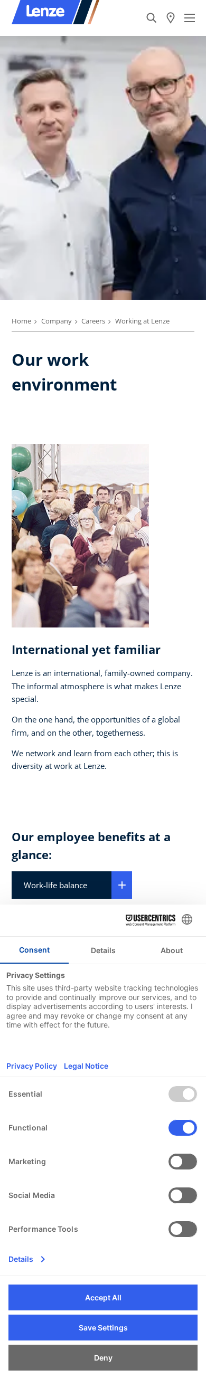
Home (21, 321)
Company (56, 321)
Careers (93, 321)
